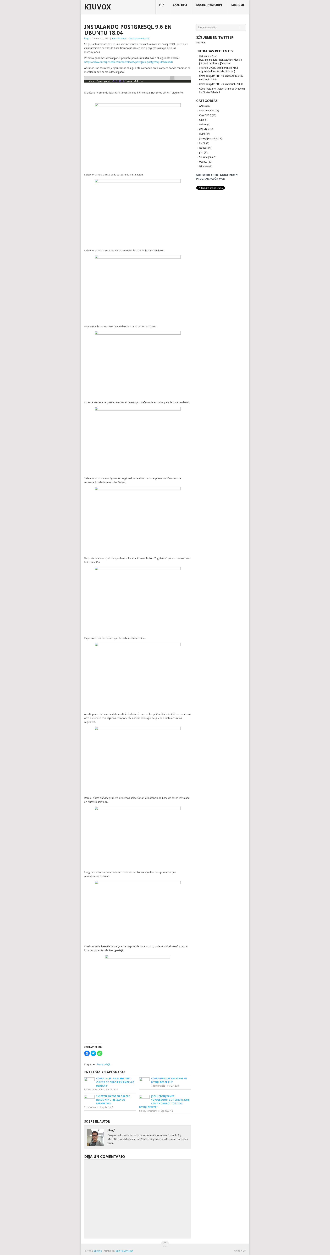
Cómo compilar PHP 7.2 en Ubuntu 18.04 (221, 84)
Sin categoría (206, 157)
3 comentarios (91, 1107)
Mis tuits (200, 42)
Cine (201, 119)
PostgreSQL (104, 1064)
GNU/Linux (205, 129)
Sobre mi (237, 5)
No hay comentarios (139, 38)
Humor (202, 133)
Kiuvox (97, 7)
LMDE (202, 143)
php (161, 5)
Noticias (203, 147)
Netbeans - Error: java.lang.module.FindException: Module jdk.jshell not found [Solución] (220, 60)
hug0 (86, 38)
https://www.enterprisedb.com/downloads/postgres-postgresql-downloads (128, 62)
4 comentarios (158, 1086)
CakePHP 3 (180, 5)
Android (203, 106)
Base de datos (119, 38)
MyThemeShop (124, 1251)
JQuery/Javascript (209, 5)
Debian (203, 124)
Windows (204, 166)
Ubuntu (203, 161)
